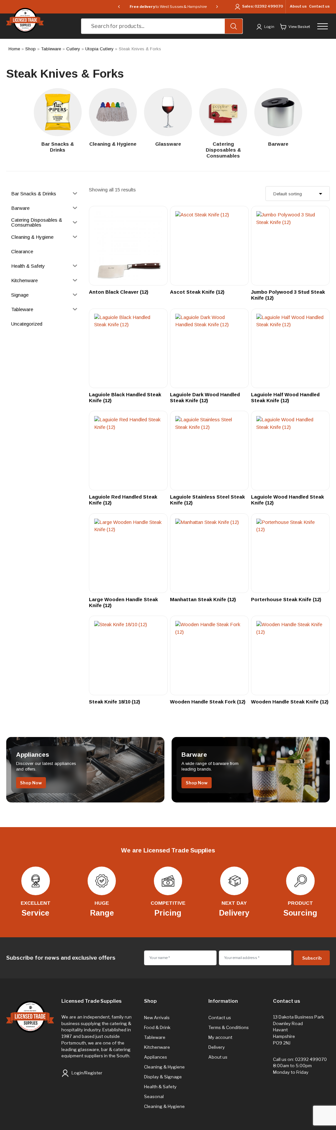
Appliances (155, 1057)
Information (223, 1001)
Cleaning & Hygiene (164, 1066)
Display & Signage (163, 1076)
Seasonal (154, 1096)
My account (220, 1037)
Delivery (216, 1047)
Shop (30, 48)
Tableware (51, 48)
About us (298, 6)
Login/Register (86, 1072)
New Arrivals (157, 1017)
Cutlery (73, 48)
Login (268, 26)
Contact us (319, 6)
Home (14, 48)
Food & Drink (157, 1027)
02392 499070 (269, 6)
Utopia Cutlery (99, 48)
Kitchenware (157, 1047)
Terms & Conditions (228, 1027)
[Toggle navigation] (324, 26)
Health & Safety (160, 1086)
